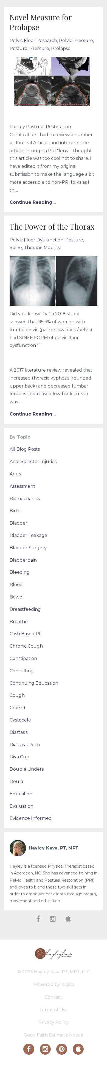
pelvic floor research (33, 40)
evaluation (21, 806)
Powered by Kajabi (53, 984)
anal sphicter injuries (33, 461)
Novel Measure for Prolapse (41, 22)
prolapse (61, 48)
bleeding (20, 572)
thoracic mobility (42, 247)
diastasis (18, 732)
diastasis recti (25, 744)
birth (15, 510)
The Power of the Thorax (52, 226)
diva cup (19, 756)
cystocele (20, 720)
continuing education (34, 683)
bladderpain (23, 560)
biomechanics (25, 498)
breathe (19, 621)
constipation (23, 658)
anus (15, 474)
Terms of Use (53, 1009)
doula (16, 781)
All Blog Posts (25, 449)
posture (18, 48)
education (21, 793)
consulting (22, 670)
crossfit (18, 707)
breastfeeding (25, 609)
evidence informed (31, 818)
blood (16, 584)
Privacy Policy (53, 1022)
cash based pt (25, 633)
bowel (17, 597)
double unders (27, 769)
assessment (22, 486)
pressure (39, 48)
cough (17, 695)
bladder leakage (28, 535)
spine (16, 247)
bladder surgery (28, 547)
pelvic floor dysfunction (36, 240)
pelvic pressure (76, 40)
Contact (53, 997)
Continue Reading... (33, 202)
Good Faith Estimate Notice (53, 1035)
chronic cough (26, 646)
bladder (18, 523)
